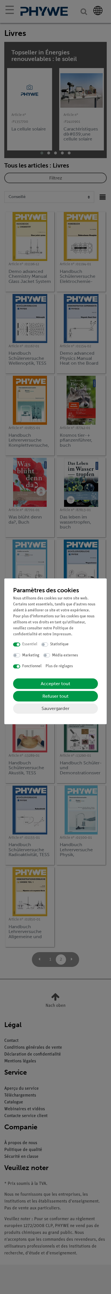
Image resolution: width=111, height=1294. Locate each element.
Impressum (61, 634)
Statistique (59, 644)
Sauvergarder (55, 708)
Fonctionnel (32, 666)
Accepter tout (55, 683)
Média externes (65, 655)
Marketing (30, 655)
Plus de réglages (59, 666)
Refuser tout (55, 696)
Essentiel (29, 644)
